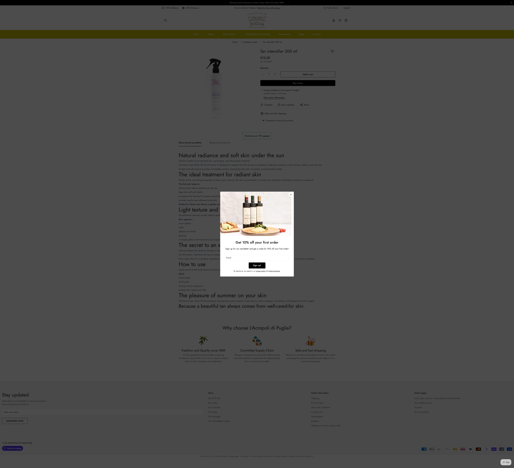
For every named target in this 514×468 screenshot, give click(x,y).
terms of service (274, 271)
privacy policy (261, 271)
